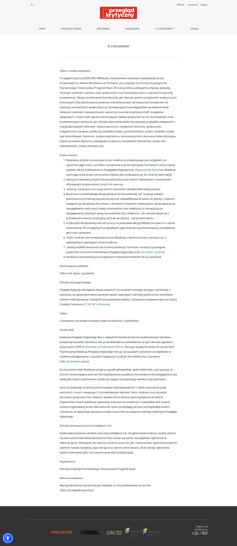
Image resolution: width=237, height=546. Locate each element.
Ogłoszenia (132, 28)
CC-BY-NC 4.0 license (96, 304)
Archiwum (103, 28)
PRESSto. (181, 4)
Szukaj (194, 28)
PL (34, 5)
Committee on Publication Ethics (102, 347)
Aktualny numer (71, 28)
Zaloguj (203, 4)
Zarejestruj (193, 4)
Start (42, 28)
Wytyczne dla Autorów (148, 170)
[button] (8, 538)
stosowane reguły (77, 361)
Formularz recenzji (152, 252)
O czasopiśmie (164, 28)
